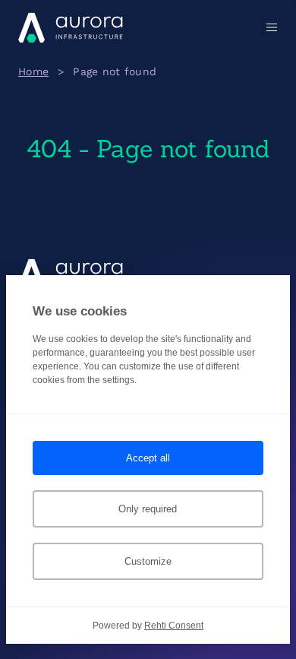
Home (33, 71)
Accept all (148, 458)
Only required (147, 509)
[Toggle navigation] (268, 27)
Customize (148, 561)
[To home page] (70, 27)
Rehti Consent (173, 625)
